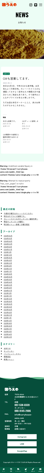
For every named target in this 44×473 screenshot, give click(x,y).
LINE (22, 443)
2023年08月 (8, 304)
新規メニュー (9, 359)
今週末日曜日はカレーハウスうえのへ (18, 213)
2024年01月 (8, 290)
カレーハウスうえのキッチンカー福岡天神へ (21, 219)
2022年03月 (8, 337)
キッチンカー (9, 351)
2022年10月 (8, 320)
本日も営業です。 (10, 121)
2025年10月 (8, 255)
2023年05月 (8, 307)
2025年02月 (8, 266)
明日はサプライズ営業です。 (15, 216)
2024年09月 (8, 274)
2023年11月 (8, 296)
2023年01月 (8, 315)
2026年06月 (8, 236)
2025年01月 (8, 268)
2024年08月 (8, 277)
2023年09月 (8, 301)
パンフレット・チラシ (12, 354)
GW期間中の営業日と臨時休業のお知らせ (11, 135)
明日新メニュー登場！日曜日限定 (16, 224)
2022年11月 (7, 318)
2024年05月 (8, 279)
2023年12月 (8, 293)
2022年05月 (8, 331)
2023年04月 (8, 309)
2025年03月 (8, 263)
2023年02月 (8, 312)
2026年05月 (8, 238)
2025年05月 (8, 260)
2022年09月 (8, 323)
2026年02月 (8, 247)
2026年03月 (8, 244)
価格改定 (7, 356)
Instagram (22, 436)
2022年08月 (8, 326)
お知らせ (6, 74)
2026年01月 (8, 249)
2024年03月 (8, 285)
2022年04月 (8, 334)
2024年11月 (8, 271)
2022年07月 (8, 329)
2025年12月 (7, 252)
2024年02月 (8, 287)
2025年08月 (8, 257)
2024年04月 (8, 282)
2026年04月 (8, 241)
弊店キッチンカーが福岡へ (14, 221)
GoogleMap (22, 450)
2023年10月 (8, 298)
